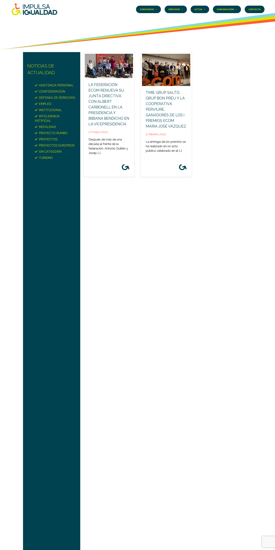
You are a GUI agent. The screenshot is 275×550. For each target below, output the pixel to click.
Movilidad (47, 127)
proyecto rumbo (53, 133)
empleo (45, 104)
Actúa (198, 9)
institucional (50, 110)
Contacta (254, 9)
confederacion (52, 91)
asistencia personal (56, 85)
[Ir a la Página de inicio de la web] (34, 9)
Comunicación (225, 9)
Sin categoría (50, 151)
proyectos (48, 139)
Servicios (174, 9)
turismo (46, 158)
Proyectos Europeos (57, 145)
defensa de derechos (57, 97)
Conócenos (147, 9)
